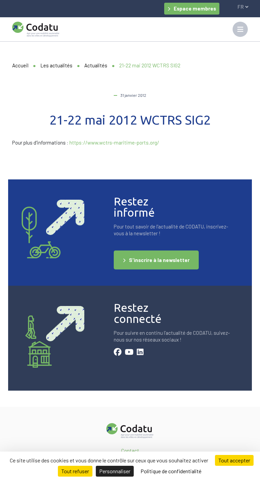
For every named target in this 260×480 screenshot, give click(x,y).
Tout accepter (234, 460)
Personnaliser (114, 471)
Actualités (95, 65)
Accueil (20, 65)
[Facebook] (118, 353)
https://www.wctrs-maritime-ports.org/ (114, 142)
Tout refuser (75, 471)
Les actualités (56, 65)
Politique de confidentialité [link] (170, 471)
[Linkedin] (140, 353)
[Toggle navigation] (240, 29)
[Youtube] (129, 353)
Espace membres (195, 8)
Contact (130, 451)
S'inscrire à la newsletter (159, 260)
